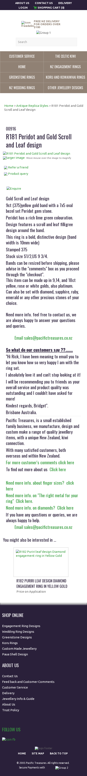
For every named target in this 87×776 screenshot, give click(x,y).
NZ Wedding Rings (22, 87)
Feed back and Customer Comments (28, 681)
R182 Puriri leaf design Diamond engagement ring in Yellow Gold (41, 583)
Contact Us (44, 2)
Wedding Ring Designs (18, 631)
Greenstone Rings (22, 77)
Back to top (59, 753)
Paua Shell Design (15, 654)
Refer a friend (18, 167)
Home (22, 66)
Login (23, 7)
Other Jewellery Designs (65, 87)
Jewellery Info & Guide (18, 698)
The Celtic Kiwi (65, 56)
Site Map (38, 753)
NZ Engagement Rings (65, 66)
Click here (57, 469)
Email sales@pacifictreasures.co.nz (43, 337)
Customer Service (22, 56)
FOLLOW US (11, 729)
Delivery (65, 2)
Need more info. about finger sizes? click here (40, 485)
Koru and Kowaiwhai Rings (65, 77)
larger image (15, 157)
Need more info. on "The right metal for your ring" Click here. (42, 498)
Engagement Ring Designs (21, 626)
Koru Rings (10, 643)
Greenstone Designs (17, 637)
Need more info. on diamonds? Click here (39, 507)
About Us (22, 2)
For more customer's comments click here (40, 462)
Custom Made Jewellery (19, 648)
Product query (18, 173)
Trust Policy (10, 710)
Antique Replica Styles (32, 105)
